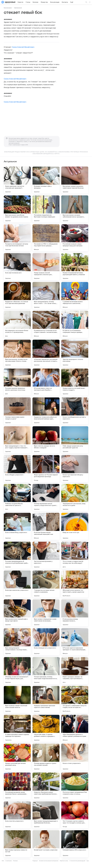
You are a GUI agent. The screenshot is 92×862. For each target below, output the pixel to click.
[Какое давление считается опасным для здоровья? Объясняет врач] (17, 180)
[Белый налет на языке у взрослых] (46, 843)
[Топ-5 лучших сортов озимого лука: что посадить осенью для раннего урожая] (74, 814)
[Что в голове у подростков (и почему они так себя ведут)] (74, 555)
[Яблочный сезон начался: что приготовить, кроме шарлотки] (74, 584)
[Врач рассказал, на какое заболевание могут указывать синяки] (74, 208)
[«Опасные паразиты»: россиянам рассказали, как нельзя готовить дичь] (46, 353)
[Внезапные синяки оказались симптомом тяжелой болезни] (74, 180)
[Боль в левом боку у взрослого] (17, 526)
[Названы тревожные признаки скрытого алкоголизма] (46, 699)
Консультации (8, 7)
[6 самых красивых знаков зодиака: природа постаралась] (17, 728)
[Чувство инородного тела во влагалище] (74, 353)
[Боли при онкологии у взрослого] (17, 584)
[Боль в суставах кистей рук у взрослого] (74, 468)
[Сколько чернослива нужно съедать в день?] (17, 410)
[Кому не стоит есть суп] (74, 526)
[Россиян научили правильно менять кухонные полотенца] (17, 382)
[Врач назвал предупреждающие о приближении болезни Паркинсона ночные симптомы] (46, 814)
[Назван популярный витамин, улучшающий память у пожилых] (74, 266)
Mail (3, 860)
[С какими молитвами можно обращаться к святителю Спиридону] (74, 295)
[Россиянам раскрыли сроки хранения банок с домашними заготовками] (17, 786)
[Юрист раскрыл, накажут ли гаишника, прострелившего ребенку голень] (74, 670)
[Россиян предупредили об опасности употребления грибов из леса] (17, 555)
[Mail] (2, 2)
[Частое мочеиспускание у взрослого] (46, 555)
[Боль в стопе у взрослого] (74, 757)
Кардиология (18, 7)
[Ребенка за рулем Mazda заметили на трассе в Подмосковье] (17, 497)
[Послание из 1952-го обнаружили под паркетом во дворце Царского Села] (46, 237)
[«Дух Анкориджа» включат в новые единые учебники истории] (74, 728)
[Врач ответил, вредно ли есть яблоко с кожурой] (46, 439)
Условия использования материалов (48, 860)
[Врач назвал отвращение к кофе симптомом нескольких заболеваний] (46, 612)
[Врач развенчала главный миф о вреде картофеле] (17, 612)
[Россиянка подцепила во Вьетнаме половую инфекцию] (46, 208)
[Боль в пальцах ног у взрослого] (46, 641)
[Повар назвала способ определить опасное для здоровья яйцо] (46, 266)
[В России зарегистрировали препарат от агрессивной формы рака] (74, 641)
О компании (8, 860)
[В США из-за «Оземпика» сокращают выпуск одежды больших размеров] (74, 324)
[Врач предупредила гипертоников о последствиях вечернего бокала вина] (17, 641)
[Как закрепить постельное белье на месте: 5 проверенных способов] (17, 324)
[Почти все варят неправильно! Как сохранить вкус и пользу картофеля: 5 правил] (74, 786)
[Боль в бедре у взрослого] (17, 468)
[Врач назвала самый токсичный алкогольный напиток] (17, 699)
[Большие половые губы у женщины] (46, 180)
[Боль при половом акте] (17, 266)
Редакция (35, 860)
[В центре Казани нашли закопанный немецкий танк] (46, 526)
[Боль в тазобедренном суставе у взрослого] (74, 410)
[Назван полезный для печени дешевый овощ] (17, 757)
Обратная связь (64, 860)
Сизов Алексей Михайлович (23, 47)
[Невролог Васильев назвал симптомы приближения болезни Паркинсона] (46, 786)
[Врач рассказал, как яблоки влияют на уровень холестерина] (17, 208)
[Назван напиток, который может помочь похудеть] (74, 382)
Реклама (15, 860)
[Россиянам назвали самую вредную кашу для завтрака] (74, 237)
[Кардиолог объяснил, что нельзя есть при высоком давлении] (17, 295)
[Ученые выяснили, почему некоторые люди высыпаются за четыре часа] (46, 670)
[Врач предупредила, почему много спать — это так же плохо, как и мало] (46, 295)
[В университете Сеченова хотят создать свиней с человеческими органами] (46, 324)
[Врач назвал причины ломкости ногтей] (17, 843)
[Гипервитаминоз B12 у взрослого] (74, 843)
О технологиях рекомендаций (77, 860)
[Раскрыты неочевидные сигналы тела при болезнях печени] (17, 237)
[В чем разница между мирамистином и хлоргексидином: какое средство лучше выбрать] (74, 612)
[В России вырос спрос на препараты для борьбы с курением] (46, 382)
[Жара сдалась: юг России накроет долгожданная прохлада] (46, 468)
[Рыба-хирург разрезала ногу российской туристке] (74, 439)
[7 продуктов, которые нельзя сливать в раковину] (46, 584)
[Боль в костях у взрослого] (17, 814)
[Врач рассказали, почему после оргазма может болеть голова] (17, 353)
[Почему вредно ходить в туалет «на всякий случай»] (46, 757)
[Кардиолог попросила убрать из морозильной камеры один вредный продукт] (46, 410)
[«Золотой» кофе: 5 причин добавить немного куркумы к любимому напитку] (46, 728)
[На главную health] (9, 2)
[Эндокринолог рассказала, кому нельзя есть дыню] (74, 497)
